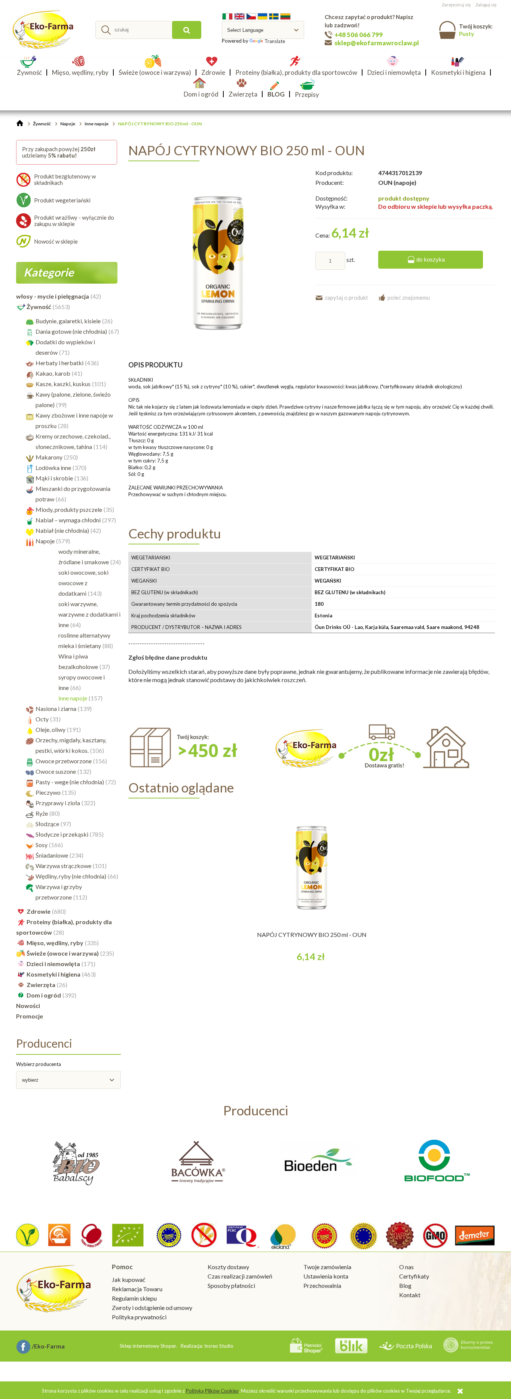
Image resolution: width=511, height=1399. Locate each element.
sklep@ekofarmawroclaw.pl (376, 43)
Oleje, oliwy (50, 729)
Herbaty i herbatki (59, 362)
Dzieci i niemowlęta (53, 963)
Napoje (45, 540)
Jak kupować (128, 1279)
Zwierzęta (41, 984)
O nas (406, 1266)
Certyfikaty (414, 1276)
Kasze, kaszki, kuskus (63, 383)
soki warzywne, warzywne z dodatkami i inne (89, 614)
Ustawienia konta (325, 1276)
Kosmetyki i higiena (53, 974)
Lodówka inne (53, 467)
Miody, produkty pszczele (69, 509)
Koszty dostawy (228, 1266)
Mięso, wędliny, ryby (55, 942)
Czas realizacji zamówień (240, 1276)
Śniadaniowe (52, 855)
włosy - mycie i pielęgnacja (52, 296)
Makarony (49, 457)
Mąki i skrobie (54, 478)
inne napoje (72, 698)
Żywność (39, 306)
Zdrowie (39, 911)
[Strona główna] (44, 30)
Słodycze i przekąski (62, 834)
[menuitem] (31, 72)
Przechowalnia (322, 1285)
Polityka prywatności (139, 1316)
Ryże (42, 813)
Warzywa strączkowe (63, 865)
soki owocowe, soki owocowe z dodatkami (83, 583)
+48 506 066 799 (358, 35)
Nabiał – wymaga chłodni (68, 519)
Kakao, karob (53, 373)
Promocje (29, 1016)
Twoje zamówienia (327, 1266)
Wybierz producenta (38, 1064)
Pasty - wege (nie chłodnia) (70, 781)
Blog (405, 1285)
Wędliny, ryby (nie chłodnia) (71, 876)
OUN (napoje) (397, 182)
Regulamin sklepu (134, 1298)
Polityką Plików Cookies (212, 1391)
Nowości (28, 1005)
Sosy (42, 844)
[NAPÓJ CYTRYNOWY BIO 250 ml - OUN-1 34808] (218, 262)
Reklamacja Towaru (137, 1288)
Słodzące (47, 823)
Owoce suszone (56, 771)
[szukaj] (186, 30)
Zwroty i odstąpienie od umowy (152, 1307)
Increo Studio (218, 1346)
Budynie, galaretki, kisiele (68, 320)
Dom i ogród (44, 995)
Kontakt (409, 1294)
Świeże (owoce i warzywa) (63, 953)
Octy (42, 719)
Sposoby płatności (231, 1285)
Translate (274, 41)
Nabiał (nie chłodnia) (62, 530)
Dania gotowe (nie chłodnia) (71, 331)
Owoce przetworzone (64, 760)
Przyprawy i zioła (58, 802)
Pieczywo (48, 792)
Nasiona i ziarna (56, 708)
